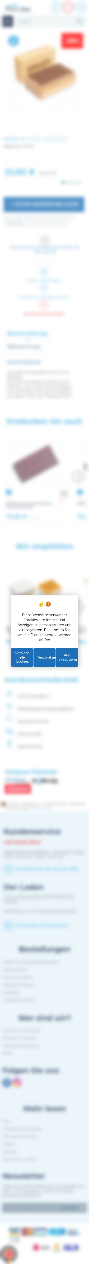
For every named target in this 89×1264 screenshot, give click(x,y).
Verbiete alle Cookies (22, 657)
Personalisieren (46, 657)
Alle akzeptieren (68, 657)
